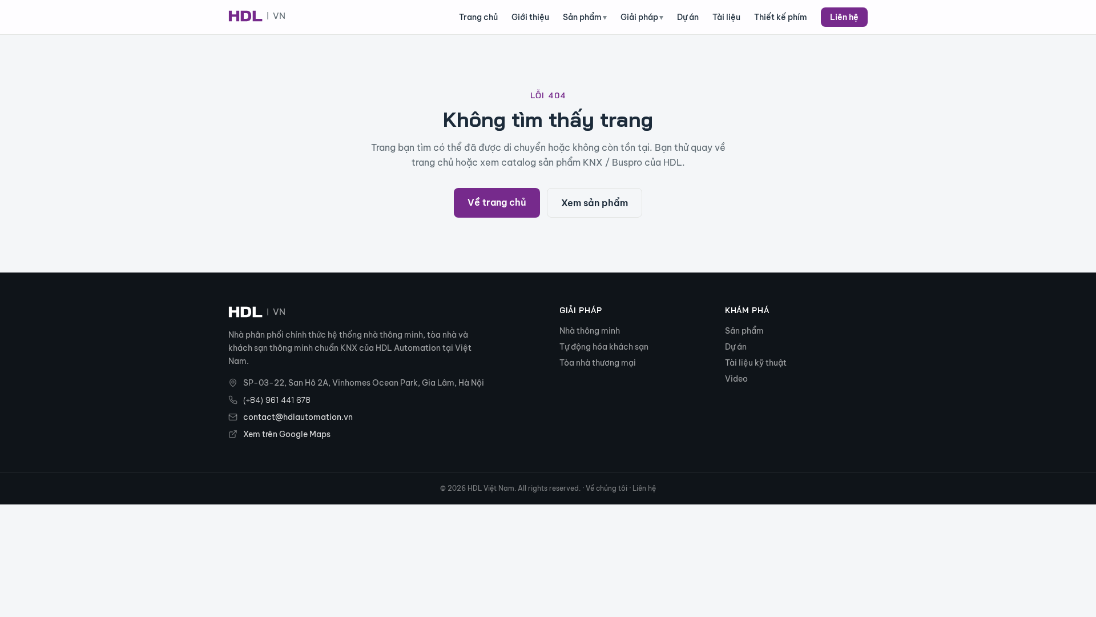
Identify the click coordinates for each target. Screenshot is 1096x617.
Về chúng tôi (606, 488)
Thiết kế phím (780, 17)
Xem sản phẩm (594, 203)
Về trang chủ (497, 202)
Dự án (688, 17)
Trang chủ (478, 17)
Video (736, 379)
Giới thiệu (530, 17)
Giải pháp (641, 17)
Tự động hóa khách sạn (603, 347)
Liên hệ (844, 17)
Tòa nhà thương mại (597, 363)
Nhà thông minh (589, 331)
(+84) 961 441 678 (277, 400)
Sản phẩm (585, 17)
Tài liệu (726, 17)
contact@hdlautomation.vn (298, 417)
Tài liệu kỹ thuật (756, 363)
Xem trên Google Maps (287, 434)
